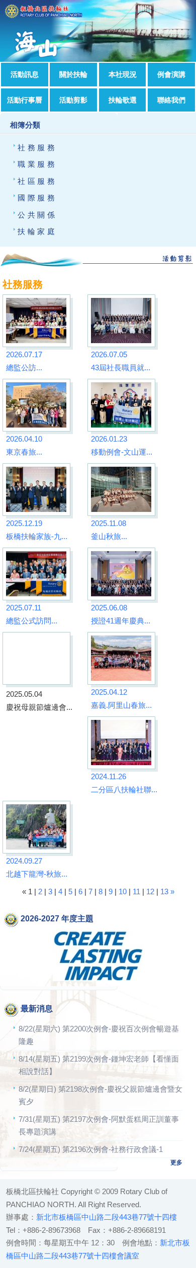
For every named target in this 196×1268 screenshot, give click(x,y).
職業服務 (37, 164)
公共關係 (37, 214)
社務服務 (37, 147)
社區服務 (37, 181)
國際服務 (37, 197)
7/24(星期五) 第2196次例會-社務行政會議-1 (91, 1149)
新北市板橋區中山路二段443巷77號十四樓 (106, 1217)
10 (123, 891)
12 (150, 891)
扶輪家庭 (37, 231)
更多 (176, 1162)
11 (136, 891)
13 (164, 891)
